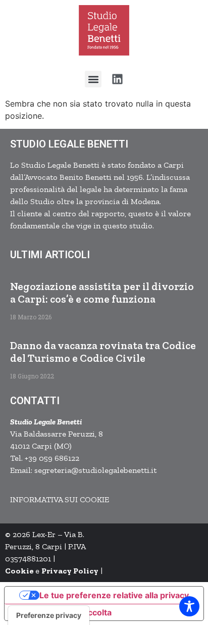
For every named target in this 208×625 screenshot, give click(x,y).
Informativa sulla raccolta (62, 612)
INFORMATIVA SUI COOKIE (59, 499)
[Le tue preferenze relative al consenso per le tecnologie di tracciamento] (48, 615)
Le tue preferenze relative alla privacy (114, 595)
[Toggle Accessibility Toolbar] (189, 606)
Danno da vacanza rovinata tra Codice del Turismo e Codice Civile (103, 351)
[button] (93, 79)
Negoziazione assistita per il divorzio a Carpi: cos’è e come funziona (102, 292)
